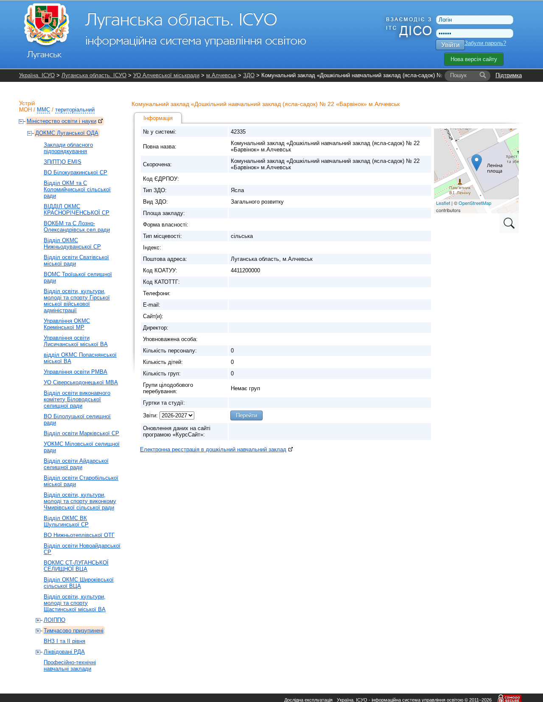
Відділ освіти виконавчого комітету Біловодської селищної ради (77, 399)
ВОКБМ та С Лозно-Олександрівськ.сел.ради (77, 226)
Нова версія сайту (474, 59)
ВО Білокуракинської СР (75, 172)
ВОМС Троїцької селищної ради (78, 277)
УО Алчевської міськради (166, 75)
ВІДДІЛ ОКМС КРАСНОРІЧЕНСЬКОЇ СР (76, 209)
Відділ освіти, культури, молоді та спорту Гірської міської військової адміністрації (77, 300)
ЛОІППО (54, 620)
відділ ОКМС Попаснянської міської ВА (80, 358)
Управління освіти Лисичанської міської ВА (76, 341)
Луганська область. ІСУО (94, 75)
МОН (25, 109)
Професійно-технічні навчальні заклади (70, 665)
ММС (43, 109)
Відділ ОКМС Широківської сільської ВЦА (79, 582)
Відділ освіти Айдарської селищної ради (76, 464)
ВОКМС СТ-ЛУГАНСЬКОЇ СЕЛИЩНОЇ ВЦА (76, 565)
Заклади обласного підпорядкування (68, 148)
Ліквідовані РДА (64, 652)
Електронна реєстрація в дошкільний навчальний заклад (213, 449)
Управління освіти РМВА (75, 372)
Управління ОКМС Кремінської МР (67, 324)
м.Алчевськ (221, 75)
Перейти (246, 415)
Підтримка (508, 75)
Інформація (158, 118)
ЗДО (249, 75)
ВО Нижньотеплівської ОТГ (79, 535)
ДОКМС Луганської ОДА (66, 133)
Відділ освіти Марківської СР (81, 433)
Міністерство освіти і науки (61, 121)
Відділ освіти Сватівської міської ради (76, 260)
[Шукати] (482, 75)
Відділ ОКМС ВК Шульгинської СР (66, 521)
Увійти (450, 44)
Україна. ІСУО (37, 75)
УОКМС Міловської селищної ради (82, 447)
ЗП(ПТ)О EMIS (62, 162)
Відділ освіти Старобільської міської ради (81, 481)
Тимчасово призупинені (74, 630)
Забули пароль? (485, 43)
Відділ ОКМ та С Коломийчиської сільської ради (77, 189)
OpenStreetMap (475, 202)
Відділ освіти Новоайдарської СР (82, 549)
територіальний (75, 109)
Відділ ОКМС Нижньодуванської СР (72, 243)
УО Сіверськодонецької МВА (81, 382)
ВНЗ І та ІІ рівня (64, 641)
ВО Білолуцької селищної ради (77, 419)
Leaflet (443, 202)
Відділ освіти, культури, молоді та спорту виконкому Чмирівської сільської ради (80, 501)
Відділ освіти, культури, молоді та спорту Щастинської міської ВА (75, 603)
